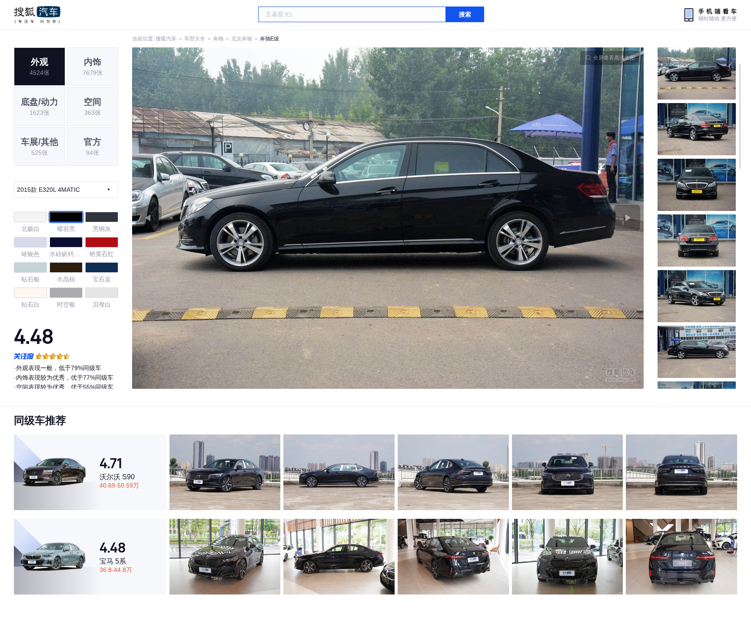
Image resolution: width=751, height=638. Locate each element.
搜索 (465, 14)
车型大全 (194, 39)
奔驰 (218, 39)
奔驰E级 (269, 39)
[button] (260, 218)
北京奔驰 (241, 39)
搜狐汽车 (37, 14)
